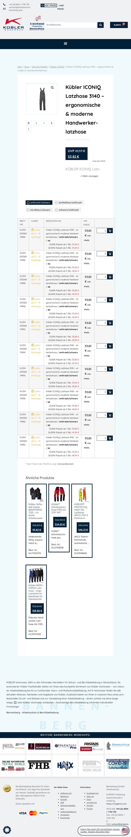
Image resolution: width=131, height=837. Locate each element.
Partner (90, 809)
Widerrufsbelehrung (68, 812)
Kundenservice (92, 793)
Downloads (65, 818)
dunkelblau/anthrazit (70, 202)
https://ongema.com (116, 803)
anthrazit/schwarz (40, 202)
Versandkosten (65, 463)
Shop (26, 67)
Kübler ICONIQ (57, 67)
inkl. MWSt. (51, 5)
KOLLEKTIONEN (40, 67)
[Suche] (100, 25)
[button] (65, 43)
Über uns (90, 796)
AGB (62, 802)
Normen (90, 805)
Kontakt (63, 799)
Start (20, 67)
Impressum (64, 815)
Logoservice (92, 802)
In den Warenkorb (110, 230)
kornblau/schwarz (40, 209)
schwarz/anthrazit (69, 209)
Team (89, 799)
